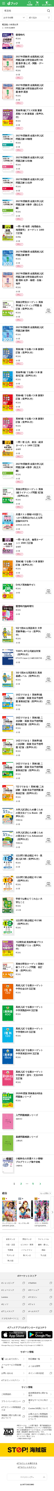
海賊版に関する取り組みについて (11, 1416)
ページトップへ (27, 1477)
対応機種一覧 (34, 1359)
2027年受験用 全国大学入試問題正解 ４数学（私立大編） (29, 467)
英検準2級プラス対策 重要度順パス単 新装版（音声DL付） (30, 113)
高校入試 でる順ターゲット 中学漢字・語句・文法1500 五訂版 (29, 1075)
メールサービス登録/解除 (11, 1366)
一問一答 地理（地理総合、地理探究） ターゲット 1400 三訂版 (30, 229)
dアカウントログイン (10, 1380)
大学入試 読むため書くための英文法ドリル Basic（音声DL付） (29, 812)
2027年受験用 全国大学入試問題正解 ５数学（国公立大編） (29, 204)
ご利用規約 (6, 1394)
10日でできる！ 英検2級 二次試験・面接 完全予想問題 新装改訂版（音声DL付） (29, 721)
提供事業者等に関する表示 (38, 1394)
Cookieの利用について (38, 1408)
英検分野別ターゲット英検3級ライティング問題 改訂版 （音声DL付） (30, 967)
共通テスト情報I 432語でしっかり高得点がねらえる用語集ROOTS (29, 517)
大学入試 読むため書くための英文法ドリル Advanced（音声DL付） (29, 835)
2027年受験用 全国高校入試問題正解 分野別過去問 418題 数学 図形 (29, 88)
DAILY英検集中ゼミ (26, 585)
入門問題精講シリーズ (27, 1115)
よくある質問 (34, 1366)
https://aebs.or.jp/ (24, 1438)
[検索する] (49, 11)
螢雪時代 (20, 35)
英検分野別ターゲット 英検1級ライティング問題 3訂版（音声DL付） (29, 492)
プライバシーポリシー (11, 1401)
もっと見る (44, 1193)
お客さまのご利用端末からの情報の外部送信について (38, 1416)
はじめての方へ (12, 1359)
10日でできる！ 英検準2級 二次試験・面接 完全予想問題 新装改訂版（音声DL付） (30, 698)
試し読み (48, 312)
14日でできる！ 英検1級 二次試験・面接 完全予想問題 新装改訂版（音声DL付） (29, 766)
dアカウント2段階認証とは (11, 1408)
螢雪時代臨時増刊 (25, 606)
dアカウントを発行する (27, 1463)
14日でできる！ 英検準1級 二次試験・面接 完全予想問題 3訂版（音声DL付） (29, 743)
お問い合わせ (7, 1373)
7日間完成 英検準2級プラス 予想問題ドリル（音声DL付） (29, 945)
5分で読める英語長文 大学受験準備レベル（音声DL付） (29, 631)
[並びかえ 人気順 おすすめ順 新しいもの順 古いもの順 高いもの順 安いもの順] (14, 17)
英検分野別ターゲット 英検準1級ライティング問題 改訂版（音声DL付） (29, 305)
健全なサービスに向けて (38, 1401)
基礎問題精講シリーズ (27, 1137)
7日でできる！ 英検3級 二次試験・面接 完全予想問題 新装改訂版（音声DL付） (30, 789)
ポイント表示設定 (36, 1373)
